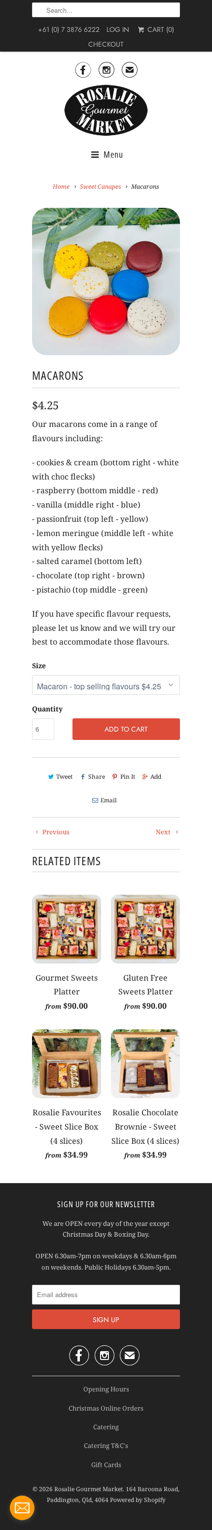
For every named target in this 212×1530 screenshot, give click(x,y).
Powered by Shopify (138, 1500)
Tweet (64, 776)
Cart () (159, 29)
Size (39, 665)
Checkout (106, 44)
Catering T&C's (106, 1445)
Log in (117, 29)
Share (96, 776)
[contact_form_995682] (22, 1508)
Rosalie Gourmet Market (88, 1489)
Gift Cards (106, 1464)
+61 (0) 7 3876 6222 (69, 29)
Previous (55, 831)
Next (164, 831)
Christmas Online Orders (106, 1408)
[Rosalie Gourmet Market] (106, 111)
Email (109, 800)
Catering (106, 1426)
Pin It (127, 776)
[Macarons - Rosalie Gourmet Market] (106, 281)
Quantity (47, 708)
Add (155, 776)
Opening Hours (106, 1389)
